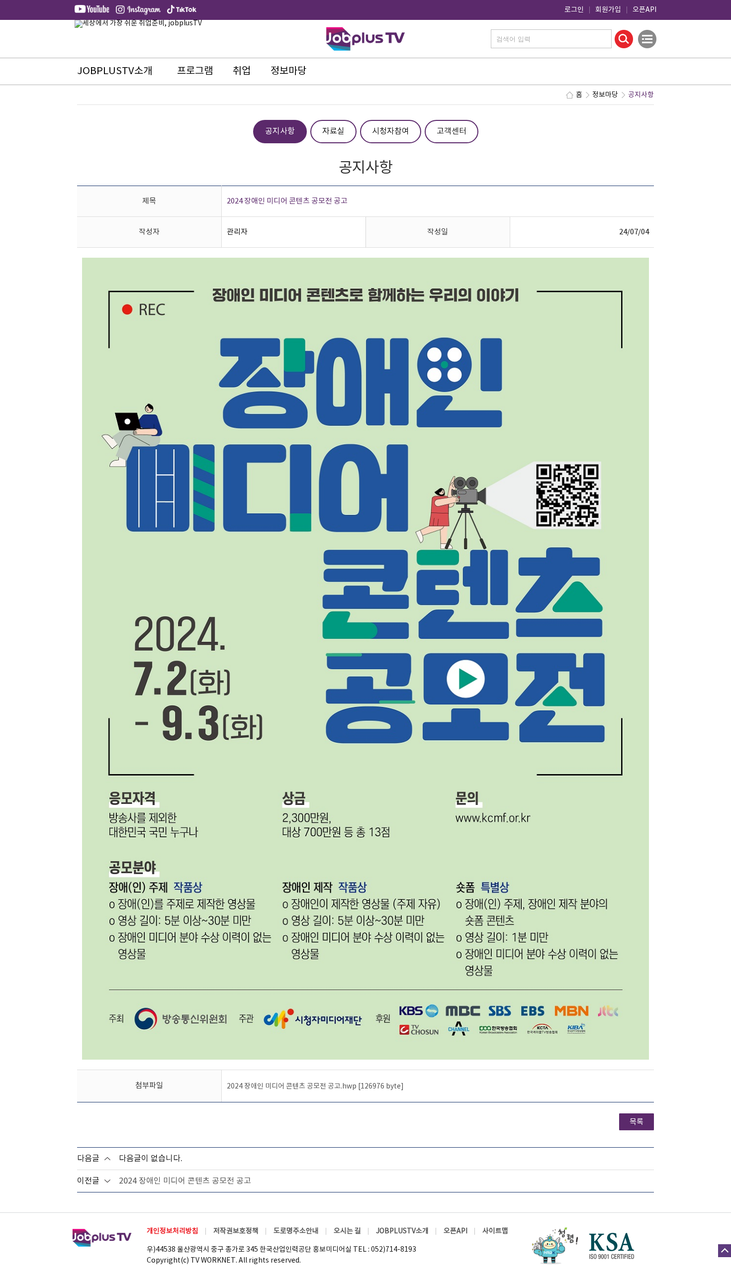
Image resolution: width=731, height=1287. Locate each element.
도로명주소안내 (296, 1231)
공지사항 (280, 131)
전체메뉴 (647, 39)
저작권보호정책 (236, 1231)
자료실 (333, 131)
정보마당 (288, 71)
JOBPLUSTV (365, 37)
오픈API (644, 10)
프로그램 (195, 71)
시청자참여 (390, 131)
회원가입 (608, 10)
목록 (636, 1122)
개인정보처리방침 (172, 1231)
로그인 (574, 10)
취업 (242, 71)
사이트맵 (495, 1231)
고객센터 (451, 131)
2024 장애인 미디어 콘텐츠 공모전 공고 (185, 1181)
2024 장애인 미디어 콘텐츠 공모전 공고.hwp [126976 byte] (315, 1086)
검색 (624, 39)
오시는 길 (347, 1231)
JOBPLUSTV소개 (114, 71)
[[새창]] (554, 1246)
